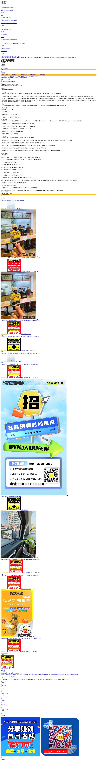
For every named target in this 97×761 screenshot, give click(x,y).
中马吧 (2, 56)
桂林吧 (15, 20)
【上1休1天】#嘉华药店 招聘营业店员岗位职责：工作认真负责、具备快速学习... (20, 575)
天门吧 (2, 45)
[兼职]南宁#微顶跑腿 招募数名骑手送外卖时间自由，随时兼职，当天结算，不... (20, 353)
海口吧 (2, 23)
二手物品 (27, 74)
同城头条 (9, 74)
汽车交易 (36, 74)
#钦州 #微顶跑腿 (24, 350)
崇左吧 (12, 10)
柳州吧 (9, 29)
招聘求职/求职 (4, 208)
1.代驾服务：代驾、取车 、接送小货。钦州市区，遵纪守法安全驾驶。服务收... (20, 559)
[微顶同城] (8, 61)
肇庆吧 (9, 56)
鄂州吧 (2, 15)
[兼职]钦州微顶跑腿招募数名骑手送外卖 (11, 496)
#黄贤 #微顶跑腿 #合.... (26, 271)
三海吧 (20, 43)
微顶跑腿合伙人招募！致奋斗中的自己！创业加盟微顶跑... (23, 76)
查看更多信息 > (4, 653)
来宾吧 (5, 29)
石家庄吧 (6, 43)
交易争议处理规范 (67, 57)
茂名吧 (2, 31)
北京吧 (12, 7)
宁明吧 (9, 39)
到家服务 (41, 74)
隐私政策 (18, 57)
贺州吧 (12, 23)
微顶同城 (13, 677)
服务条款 (14, 57)
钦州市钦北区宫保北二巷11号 (8, 81)
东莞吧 (2, 12)
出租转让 (18, 74)
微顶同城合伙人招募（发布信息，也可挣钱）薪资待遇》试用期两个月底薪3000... (20, 638)
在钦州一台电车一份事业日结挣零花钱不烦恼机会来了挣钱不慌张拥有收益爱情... (20, 257)
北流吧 (2, 7)
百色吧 (5, 7)
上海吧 (10, 43)
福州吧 (5, 17)
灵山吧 (2, 29)
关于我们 (3, 57)
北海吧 (9, 7)
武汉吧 (5, 48)
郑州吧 (19, 56)
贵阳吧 (2, 20)
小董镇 (2, 51)
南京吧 (2, 34)
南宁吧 (5, 34)
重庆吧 (9, 10)
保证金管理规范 (59, 57)
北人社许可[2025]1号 (50, 679)
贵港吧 (12, 20)
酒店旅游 (32, 74)
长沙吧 (5, 10)
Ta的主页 (3, 670)
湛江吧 (12, 56)
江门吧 (2, 25)
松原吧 (2, 43)
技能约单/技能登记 (5, 572)
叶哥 (16, 361)
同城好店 (5, 74)
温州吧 (2, 48)
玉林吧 (2, 53)
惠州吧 (5, 23)
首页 (2, 74)
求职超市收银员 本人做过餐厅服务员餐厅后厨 (12, 200)
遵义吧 (5, 56)
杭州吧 (15, 23)
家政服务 (45, 74)
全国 (2, 3)
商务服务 (6, 76)
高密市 (9, 20)
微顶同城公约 (8, 57)
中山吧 (15, 56)
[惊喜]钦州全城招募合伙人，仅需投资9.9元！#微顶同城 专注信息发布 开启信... (20, 364)
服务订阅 (74, 57)
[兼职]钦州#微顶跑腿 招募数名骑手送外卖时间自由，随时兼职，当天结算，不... (20, 336)
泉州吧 (5, 39)
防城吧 (9, 17)
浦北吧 (2, 37)
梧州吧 (9, 48)
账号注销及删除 (37, 57)
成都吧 (2, 10)
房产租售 (23, 74)
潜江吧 (2, 39)
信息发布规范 (30, 57)
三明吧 (13, 43)
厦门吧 (5, 51)
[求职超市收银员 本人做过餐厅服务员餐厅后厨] (1, 199)
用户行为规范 (24, 57)
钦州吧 (4, 3)
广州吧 (5, 20)
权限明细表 (44, 57)
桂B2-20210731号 (40, 679)
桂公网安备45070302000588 (62, 679)
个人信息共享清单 (51, 57)
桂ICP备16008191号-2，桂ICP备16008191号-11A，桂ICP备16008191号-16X (18, 679)
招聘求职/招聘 (4, 271)
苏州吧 (23, 43)
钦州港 (12, 39)
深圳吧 (16, 43)
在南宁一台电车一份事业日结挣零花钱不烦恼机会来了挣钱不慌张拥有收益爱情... (20, 320)
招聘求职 (14, 74)
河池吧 (9, 23)
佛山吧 (2, 17)
